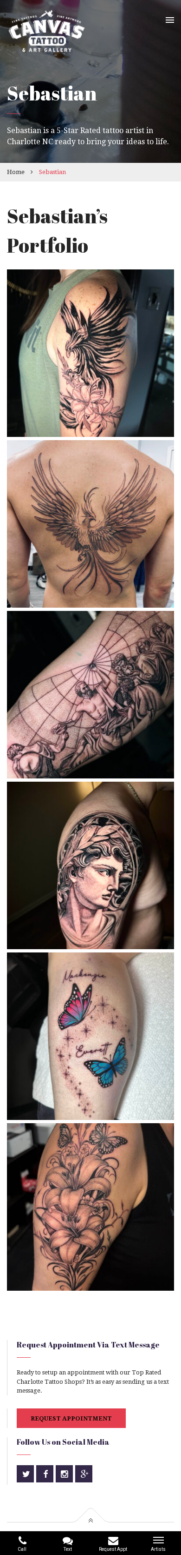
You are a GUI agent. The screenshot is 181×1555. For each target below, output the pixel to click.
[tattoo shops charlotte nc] (90, 1207)
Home (16, 171)
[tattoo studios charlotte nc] (90, 865)
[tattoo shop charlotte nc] (90, 1036)
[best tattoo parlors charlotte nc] (90, 353)
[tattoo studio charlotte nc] (90, 524)
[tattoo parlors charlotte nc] (90, 694)
